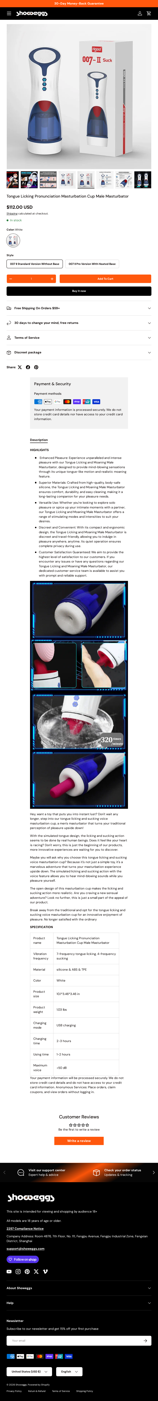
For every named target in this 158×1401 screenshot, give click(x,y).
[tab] (39, 439)
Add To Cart (105, 279)
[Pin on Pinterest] (36, 367)
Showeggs (21, 1384)
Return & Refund (36, 1391)
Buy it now (79, 291)
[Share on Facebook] (28, 367)
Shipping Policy (84, 1391)
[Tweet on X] (20, 367)
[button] (148, 13)
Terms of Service (61, 1391)
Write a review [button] (79, 1141)
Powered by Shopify (39, 1384)
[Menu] (9, 13)
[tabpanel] (79, 771)
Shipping (12, 213)
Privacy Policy (14, 1391)
